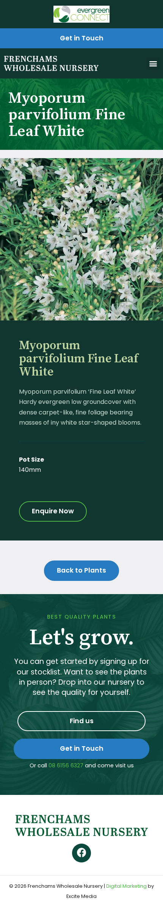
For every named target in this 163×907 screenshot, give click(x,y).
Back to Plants (81, 570)
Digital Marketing (126, 886)
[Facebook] (81, 853)
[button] (153, 63)
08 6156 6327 (66, 765)
